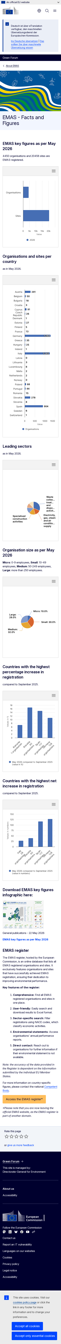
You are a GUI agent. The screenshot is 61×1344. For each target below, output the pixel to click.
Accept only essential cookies (35, 1336)
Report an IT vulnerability (17, 1244)
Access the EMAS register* (24, 1099)
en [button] (39, 10)
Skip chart (30, 171)
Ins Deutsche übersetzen (24, 41)
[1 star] (6, 1136)
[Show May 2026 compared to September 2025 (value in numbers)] (31, 872)
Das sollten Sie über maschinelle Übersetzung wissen (27, 44)
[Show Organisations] (30, 429)
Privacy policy (11, 1264)
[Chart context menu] (53, 171)
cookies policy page (24, 1302)
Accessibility (10, 1195)
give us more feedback (20, 1145)
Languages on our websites (19, 1251)
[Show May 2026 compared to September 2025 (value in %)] (31, 763)
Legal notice (10, 1270)
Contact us (9, 1238)
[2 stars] (9, 1136)
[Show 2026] (31, 240)
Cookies (7, 1257)
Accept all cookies (27, 1326)
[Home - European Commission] (11, 10)
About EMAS (12, 65)
